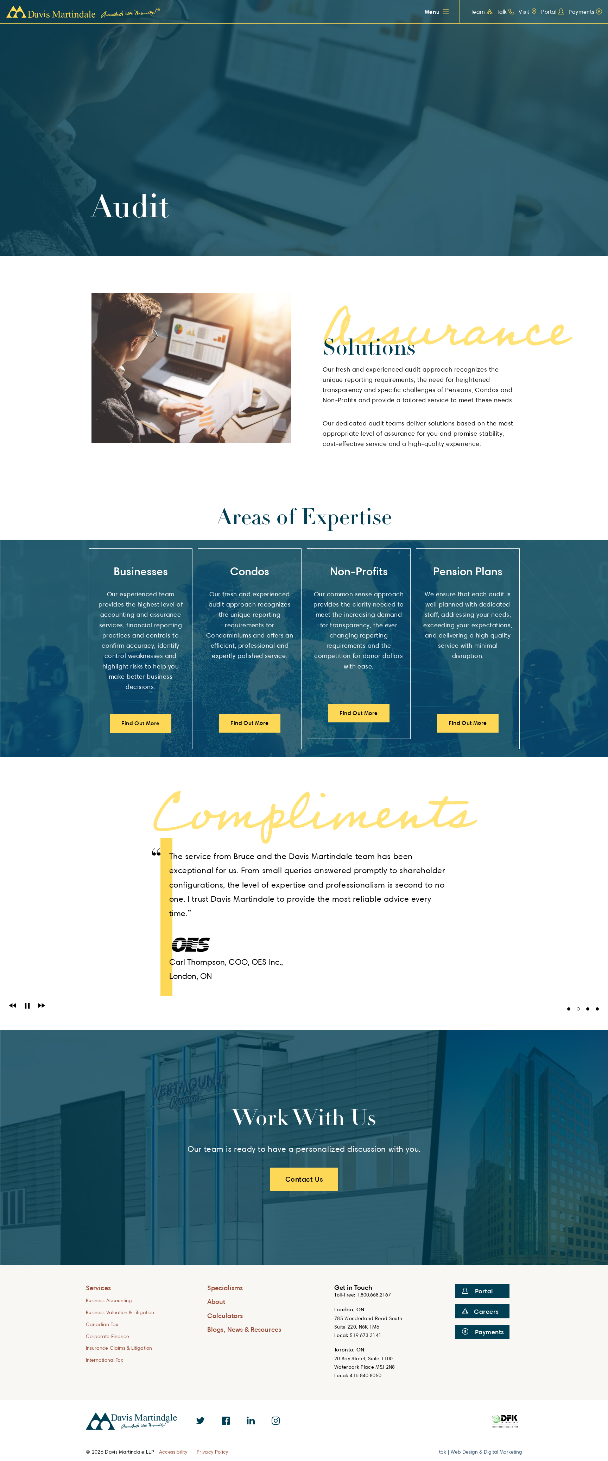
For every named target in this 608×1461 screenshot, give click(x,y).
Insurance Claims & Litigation (119, 1348)
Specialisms (225, 1287)
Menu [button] (432, 11)
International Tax (104, 1360)
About (216, 1301)
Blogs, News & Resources (244, 1329)
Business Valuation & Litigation (120, 1312)
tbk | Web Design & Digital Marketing (480, 1452)
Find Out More (140, 723)
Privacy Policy (212, 1452)
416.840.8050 (365, 1375)
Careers (486, 1311)
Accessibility (173, 1452)
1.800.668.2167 (374, 1295)
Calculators (225, 1315)
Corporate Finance (107, 1336)
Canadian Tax (102, 1324)
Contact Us (304, 1179)
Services (98, 1287)
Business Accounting (109, 1300)
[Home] (83, 12)
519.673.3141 (365, 1335)
